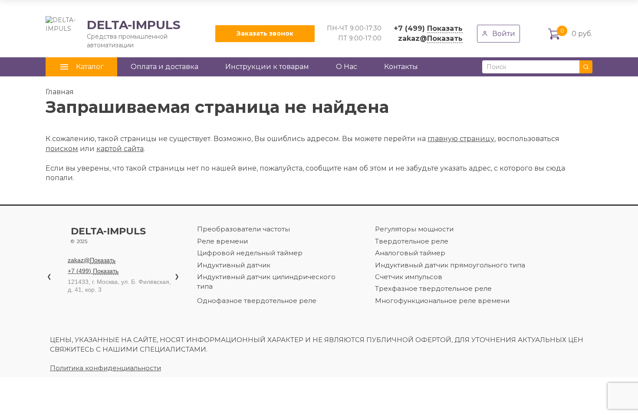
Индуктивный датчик (233, 265)
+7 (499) (428, 28)
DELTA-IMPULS (113, 33)
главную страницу (461, 139)
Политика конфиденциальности (105, 368)
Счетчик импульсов (408, 277)
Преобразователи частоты (243, 229)
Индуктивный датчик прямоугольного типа (450, 265)
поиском (62, 149)
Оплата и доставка (164, 67)
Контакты (401, 67)
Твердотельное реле (411, 241)
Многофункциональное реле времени (442, 300)
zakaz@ (430, 38)
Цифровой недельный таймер (250, 253)
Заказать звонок (265, 33)
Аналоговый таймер (410, 253)
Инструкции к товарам (267, 67)
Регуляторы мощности (414, 229)
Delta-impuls (108, 235)
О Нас (346, 67)
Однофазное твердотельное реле (256, 300)
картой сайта (120, 149)
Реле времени (222, 241)
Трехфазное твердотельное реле (433, 288)
